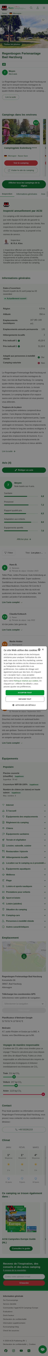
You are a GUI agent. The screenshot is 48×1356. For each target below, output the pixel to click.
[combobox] (39, 649)
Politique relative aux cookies (26, 681)
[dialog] (24, 678)
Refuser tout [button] (25, 699)
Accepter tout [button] (25, 692)
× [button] (43, 650)
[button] (24, 705)
